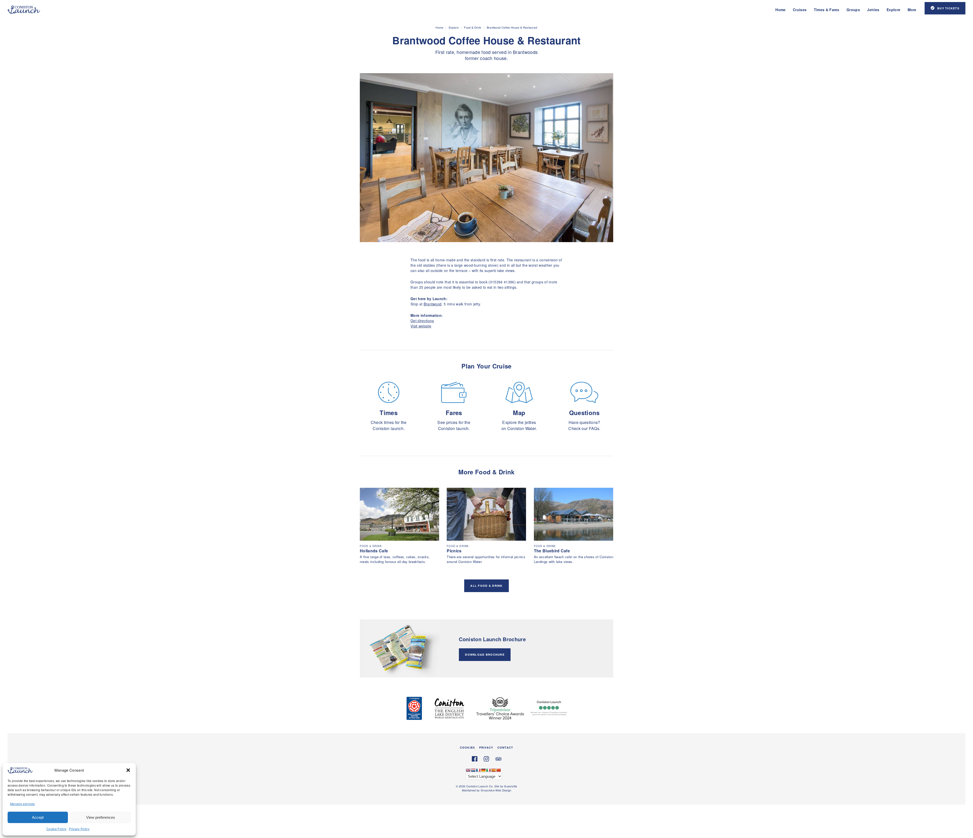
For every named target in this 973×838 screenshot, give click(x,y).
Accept (38, 817)
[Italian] (488, 770)
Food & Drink (472, 27)
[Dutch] (473, 770)
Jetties (873, 9)
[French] (478, 770)
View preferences (100, 817)
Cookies (467, 747)
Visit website (420, 325)
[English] (468, 770)
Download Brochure (484, 654)
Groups (853, 9)
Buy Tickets (948, 8)
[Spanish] (493, 770)
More (912, 9)
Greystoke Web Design (496, 790)
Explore (893, 9)
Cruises (800, 9)
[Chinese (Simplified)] (498, 770)
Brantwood (433, 303)
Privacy (486, 747)
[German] (483, 770)
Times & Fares (826, 9)
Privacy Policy (79, 829)
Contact (505, 747)
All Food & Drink (486, 586)
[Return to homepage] (24, 10)
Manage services (22, 804)
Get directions (422, 320)
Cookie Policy (56, 829)
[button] (128, 770)
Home (780, 9)
